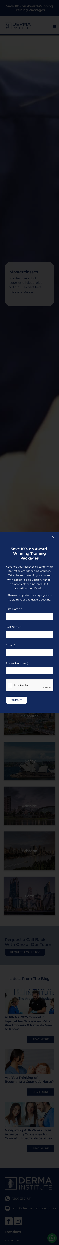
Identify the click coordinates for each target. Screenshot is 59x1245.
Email (10, 645)
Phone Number (17, 663)
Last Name (13, 627)
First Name (14, 608)
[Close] (53, 537)
